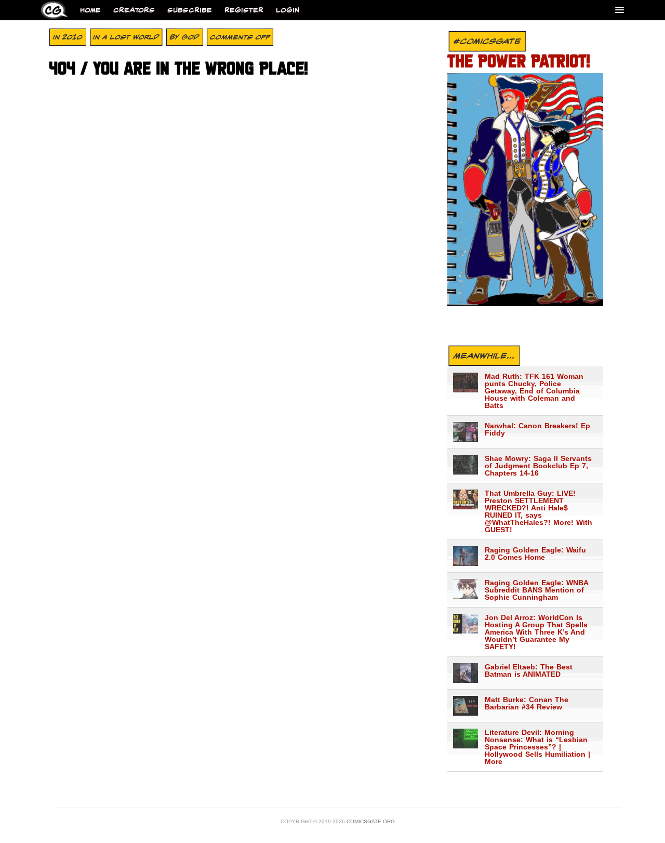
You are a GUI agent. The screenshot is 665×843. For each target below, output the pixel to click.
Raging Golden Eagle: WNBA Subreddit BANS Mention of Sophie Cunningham (536, 590)
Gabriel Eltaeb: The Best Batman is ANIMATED (529, 670)
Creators (134, 10)
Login (287, 10)
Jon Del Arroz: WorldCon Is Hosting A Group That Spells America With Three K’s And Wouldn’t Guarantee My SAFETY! (536, 632)
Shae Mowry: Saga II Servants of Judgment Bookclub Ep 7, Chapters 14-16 (538, 466)
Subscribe (189, 10)
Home (90, 10)
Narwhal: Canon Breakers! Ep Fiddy (537, 429)
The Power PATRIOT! (518, 62)
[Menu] (619, 9)
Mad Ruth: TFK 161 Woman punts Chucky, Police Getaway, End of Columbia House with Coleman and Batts (534, 391)
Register (243, 10)
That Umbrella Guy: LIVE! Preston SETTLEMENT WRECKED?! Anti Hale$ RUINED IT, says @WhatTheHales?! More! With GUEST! (538, 511)
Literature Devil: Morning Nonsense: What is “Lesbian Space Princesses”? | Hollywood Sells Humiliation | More (537, 747)
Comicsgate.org (371, 821)
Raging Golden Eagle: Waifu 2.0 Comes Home (535, 553)
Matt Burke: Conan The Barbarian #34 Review (526, 703)
